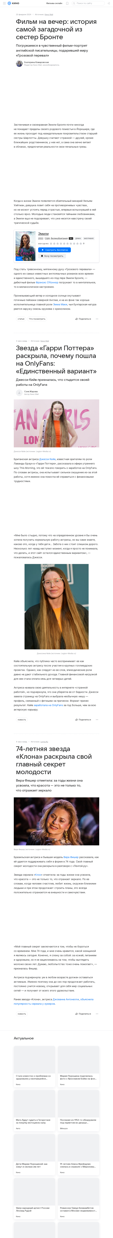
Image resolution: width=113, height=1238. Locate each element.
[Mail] (9, 3)
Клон (38, 874)
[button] (56, 423)
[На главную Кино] (15, 3)
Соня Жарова (31, 391)
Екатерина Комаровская (36, 62)
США (47, 238)
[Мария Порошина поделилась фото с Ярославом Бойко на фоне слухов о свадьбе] (78, 1066)
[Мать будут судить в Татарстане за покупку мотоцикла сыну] (34, 1110)
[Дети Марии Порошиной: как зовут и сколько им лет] (34, 1154)
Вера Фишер (71, 857)
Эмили (43, 234)
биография (88, 238)
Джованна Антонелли (66, 999)
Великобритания (59, 238)
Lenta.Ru (44, 742)
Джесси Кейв (47, 459)
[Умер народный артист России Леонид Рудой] (34, 1198)
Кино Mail (49, 14)
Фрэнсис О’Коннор (47, 282)
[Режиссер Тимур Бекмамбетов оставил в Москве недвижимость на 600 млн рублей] (78, 1198)
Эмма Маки (60, 304)
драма (78, 238)
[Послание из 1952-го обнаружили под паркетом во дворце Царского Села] (78, 1110)
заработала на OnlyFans (48, 705)
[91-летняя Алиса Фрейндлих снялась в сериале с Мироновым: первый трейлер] (78, 1154)
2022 (40, 238)
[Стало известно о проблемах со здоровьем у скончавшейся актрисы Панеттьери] (34, 1066)
